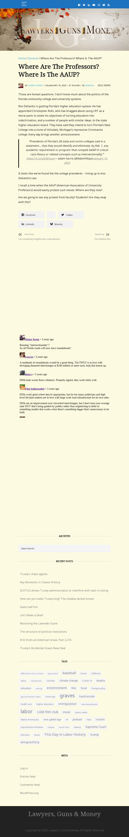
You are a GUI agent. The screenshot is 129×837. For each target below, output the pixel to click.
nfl (67, 719)
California (95, 673)
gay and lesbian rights (31, 696)
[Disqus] (64, 285)
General (33, 58)
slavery (77, 727)
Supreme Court (95, 727)
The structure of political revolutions (43, 632)
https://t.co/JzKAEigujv (40, 158)
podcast (77, 719)
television (25, 734)
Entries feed (27, 776)
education (26, 688)
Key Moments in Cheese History (40, 582)
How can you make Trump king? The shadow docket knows (57, 599)
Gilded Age (50, 696)
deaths (100, 680)
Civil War (51, 680)
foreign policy (98, 688)
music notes (81, 712)
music (67, 712)
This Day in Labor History (65, 734)
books (84, 673)
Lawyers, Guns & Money (64, 813)
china (23, 680)
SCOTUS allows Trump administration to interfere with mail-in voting (64, 590)
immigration (67, 704)
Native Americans (30, 719)
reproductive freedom (32, 727)
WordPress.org (29, 793)
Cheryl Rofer (35, 85)
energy (39, 688)
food (84, 688)
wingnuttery (30, 742)
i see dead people (89, 704)
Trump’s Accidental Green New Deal (43, 648)
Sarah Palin (64, 727)
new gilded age (52, 719)
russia (51, 727)
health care (26, 704)
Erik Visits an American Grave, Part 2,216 (45, 640)
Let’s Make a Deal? (32, 615)
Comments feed (30, 785)
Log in (24, 768)
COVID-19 (87, 680)
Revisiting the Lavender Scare (38, 623)
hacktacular (87, 696)
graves (67, 695)
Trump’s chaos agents (34, 574)
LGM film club (47, 712)
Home (22, 58)
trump (94, 735)
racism (100, 719)
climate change (68, 680)
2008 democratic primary (32, 673)
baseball (69, 672)
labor (27, 711)
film (73, 688)
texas (37, 734)
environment (57, 688)
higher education (45, 704)
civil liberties (36, 681)
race (89, 719)
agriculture (53, 673)
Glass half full (29, 607)
